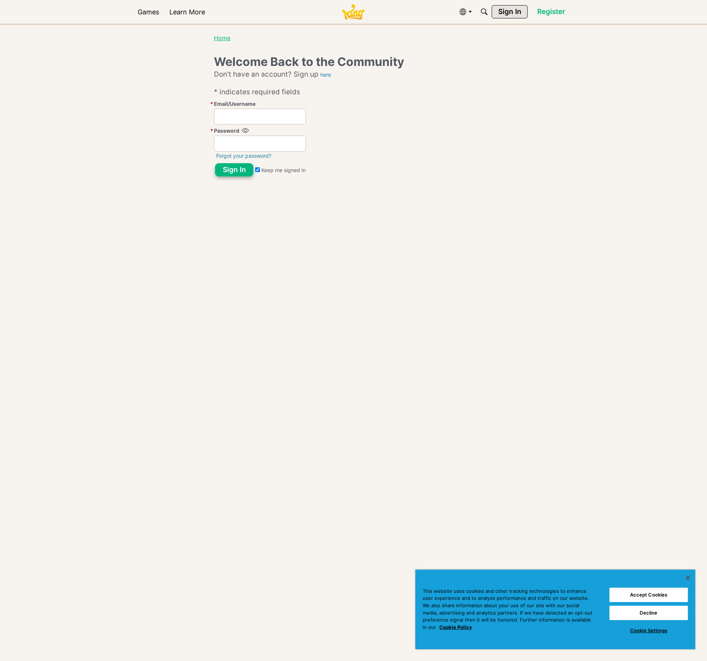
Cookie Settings (648, 630)
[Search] (484, 11)
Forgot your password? (243, 156)
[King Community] (353, 12)
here (325, 74)
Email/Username (235, 104)
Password (226, 130)
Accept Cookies (649, 595)
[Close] (688, 578)
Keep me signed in (283, 170)
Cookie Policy (455, 627)
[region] (555, 609)
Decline (648, 613)
